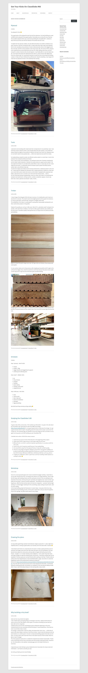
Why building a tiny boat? (20, 612)
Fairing (61, 59)
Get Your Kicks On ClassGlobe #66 (26, 6)
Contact (50, 13)
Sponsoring (42, 13)
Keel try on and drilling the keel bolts (67, 58)
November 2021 (63, 47)
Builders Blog (25, 13)
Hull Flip (61, 56)
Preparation (34, 13)
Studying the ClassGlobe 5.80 (21, 418)
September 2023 (63, 32)
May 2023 (62, 37)
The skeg (61, 63)
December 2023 (63, 27)
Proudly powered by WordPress (17, 667)
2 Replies (13, 29)
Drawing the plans (17, 537)
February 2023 (63, 42)
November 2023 (63, 29)
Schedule (14, 357)
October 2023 (62, 30)
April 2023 (62, 38)
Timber (13, 191)
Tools (13, 142)
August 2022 (62, 45)
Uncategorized (24, 133)
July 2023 (61, 35)
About (17, 13)
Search (61, 18)
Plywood (14, 25)
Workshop (14, 468)
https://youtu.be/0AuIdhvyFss (18, 428)
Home (12, 13)
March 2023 (62, 40)
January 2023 (62, 43)
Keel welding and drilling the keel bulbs (68, 61)
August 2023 (62, 34)
